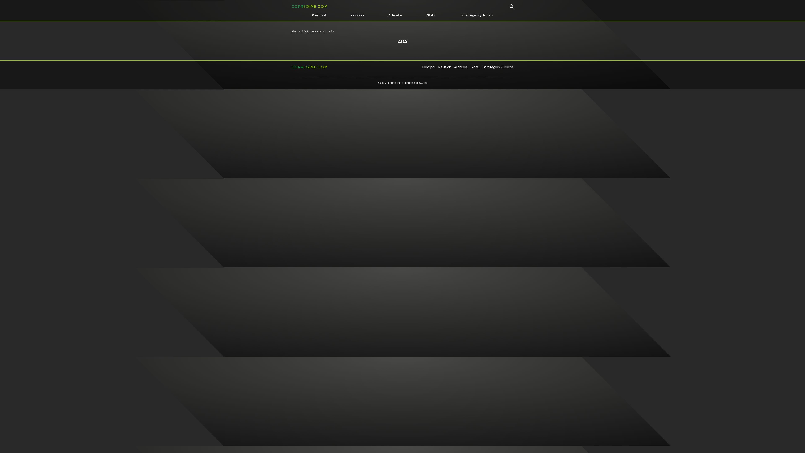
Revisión (357, 15)
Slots (431, 15)
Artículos (395, 15)
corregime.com (309, 6)
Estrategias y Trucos (476, 15)
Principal (319, 15)
